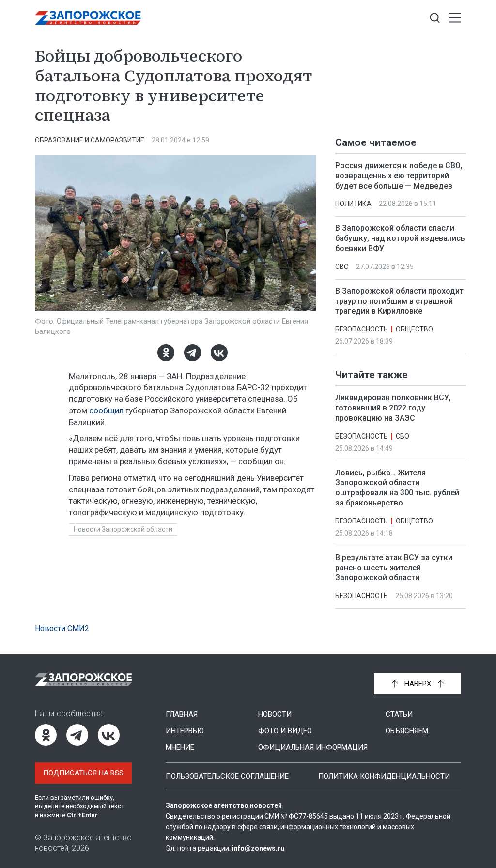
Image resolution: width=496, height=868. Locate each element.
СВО (342, 266)
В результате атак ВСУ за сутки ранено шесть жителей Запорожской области (393, 568)
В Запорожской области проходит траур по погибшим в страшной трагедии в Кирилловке (399, 301)
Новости (275, 714)
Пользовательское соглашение (227, 776)
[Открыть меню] (455, 18)
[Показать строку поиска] (434, 18)
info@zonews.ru (258, 848)
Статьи (399, 714)
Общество (414, 329)
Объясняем (407, 730)
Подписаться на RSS (83, 773)
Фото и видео (285, 730)
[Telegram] (192, 352)
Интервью (185, 730)
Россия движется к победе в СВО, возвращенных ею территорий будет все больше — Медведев (399, 175)
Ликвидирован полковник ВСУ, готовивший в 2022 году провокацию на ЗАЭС (393, 408)
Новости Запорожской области (123, 529)
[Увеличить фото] (175, 232)
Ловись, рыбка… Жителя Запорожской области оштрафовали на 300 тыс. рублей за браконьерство (397, 487)
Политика (353, 203)
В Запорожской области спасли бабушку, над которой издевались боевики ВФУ (400, 238)
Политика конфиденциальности (384, 776)
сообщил (106, 410)
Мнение (180, 747)
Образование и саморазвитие (89, 140)
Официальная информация (313, 747)
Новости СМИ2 (62, 628)
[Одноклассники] (165, 352)
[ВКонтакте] (219, 352)
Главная (182, 714)
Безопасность (361, 329)
